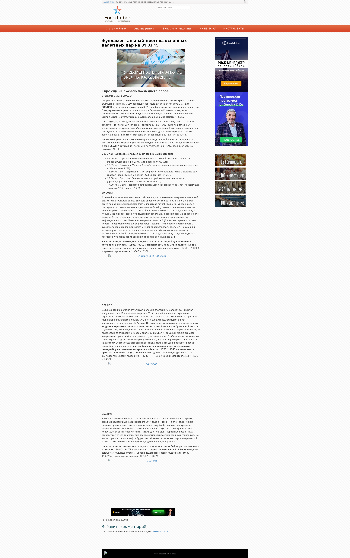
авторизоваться (160, 532)
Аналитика (109, 2)
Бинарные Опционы (177, 28)
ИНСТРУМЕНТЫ (233, 28)
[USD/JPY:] (151, 483)
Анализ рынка (144, 28)
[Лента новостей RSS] (245, 1)
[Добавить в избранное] (242, 1)
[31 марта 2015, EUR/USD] (151, 278)
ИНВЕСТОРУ (207, 28)
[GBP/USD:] (151, 386)
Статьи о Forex (116, 28)
